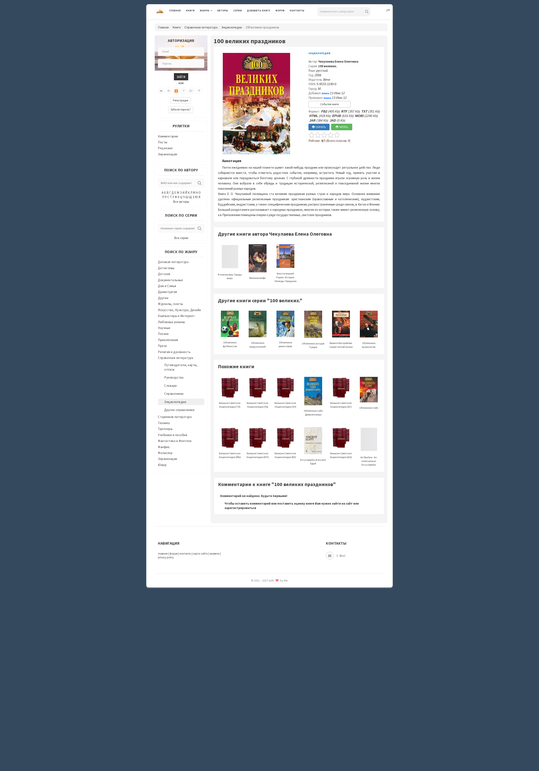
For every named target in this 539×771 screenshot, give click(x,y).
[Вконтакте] (161, 91)
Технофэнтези (257, 671)
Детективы (166, 268)
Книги (190, 10)
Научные (164, 328)
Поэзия (163, 334)
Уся (249, 690)
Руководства (174, 377)
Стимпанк (254, 652)
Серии (237, 10)
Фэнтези (253, 700)
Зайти (181, 76)
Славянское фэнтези (262, 615)
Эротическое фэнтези (263, 747)
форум (173, 553)
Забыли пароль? (181, 109)
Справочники (174, 394)
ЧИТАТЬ (343, 127)
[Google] (191, 91)
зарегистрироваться (240, 508)
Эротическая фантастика (266, 737)
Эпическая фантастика (264, 718)
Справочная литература (200, 27)
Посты (162, 142)
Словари (170, 386)
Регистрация (180, 100)
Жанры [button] (204, 10)
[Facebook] (199, 91)
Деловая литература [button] (214, 21)
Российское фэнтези (262, 596)
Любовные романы (171, 322)
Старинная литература (175, 417)
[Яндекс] (184, 91)
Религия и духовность (174, 352)
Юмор (162, 465)
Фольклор (165, 453)
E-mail (341, 555)
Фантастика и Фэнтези (174, 441)
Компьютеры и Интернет (176, 316)
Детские (164, 274)
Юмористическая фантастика (269, 756)
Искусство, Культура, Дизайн (179, 310)
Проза (162, 346)
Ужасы (252, 681)
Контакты (297, 10)
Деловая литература (262, 21)
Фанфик (163, 447)
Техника (164, 423)
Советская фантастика (264, 624)
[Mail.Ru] (168, 91)
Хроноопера (255, 709)
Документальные (170, 280)
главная (162, 553)
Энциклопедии (231, 27)
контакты (185, 553)
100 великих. (327, 66)
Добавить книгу (258, 10)
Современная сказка (262, 634)
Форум (280, 10)
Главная (175, 10)
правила (214, 553)
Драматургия (167, 292)
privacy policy (166, 557)
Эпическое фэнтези (261, 728)
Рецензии (165, 148)
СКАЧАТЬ (320, 127)
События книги (329, 104)
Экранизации (167, 154)
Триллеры (165, 429)
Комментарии (168, 136)
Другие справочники (179, 410)
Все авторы (181, 202)
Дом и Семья (167, 286)
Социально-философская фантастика (275, 643)
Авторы (222, 10)
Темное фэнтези (259, 662)
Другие (163, 298)
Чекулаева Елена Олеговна (338, 61)
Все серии (181, 238)
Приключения (168, 340)
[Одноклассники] (176, 91)
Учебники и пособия (172, 435)
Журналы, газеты (170, 304)
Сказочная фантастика (264, 605)
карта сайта (200, 553)
